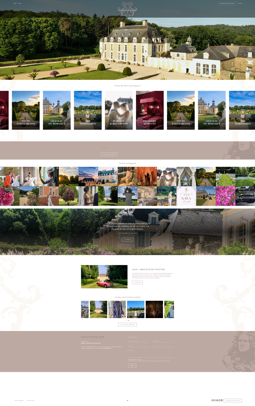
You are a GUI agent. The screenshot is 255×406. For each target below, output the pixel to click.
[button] (126, 320)
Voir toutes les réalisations (127, 324)
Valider (132, 365)
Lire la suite (137, 284)
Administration (30, 400)
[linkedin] (222, 400)
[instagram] (215, 400)
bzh (240, 3)
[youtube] (219, 400)
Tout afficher (127, 239)
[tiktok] (217, 400)
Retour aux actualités (109, 154)
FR (238, 3)
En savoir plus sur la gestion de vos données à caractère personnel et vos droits (148, 361)
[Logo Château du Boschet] (127, 9)
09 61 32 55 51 (107, 348)
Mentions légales (19, 400)
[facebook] (213, 400)
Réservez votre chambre (227, 3)
